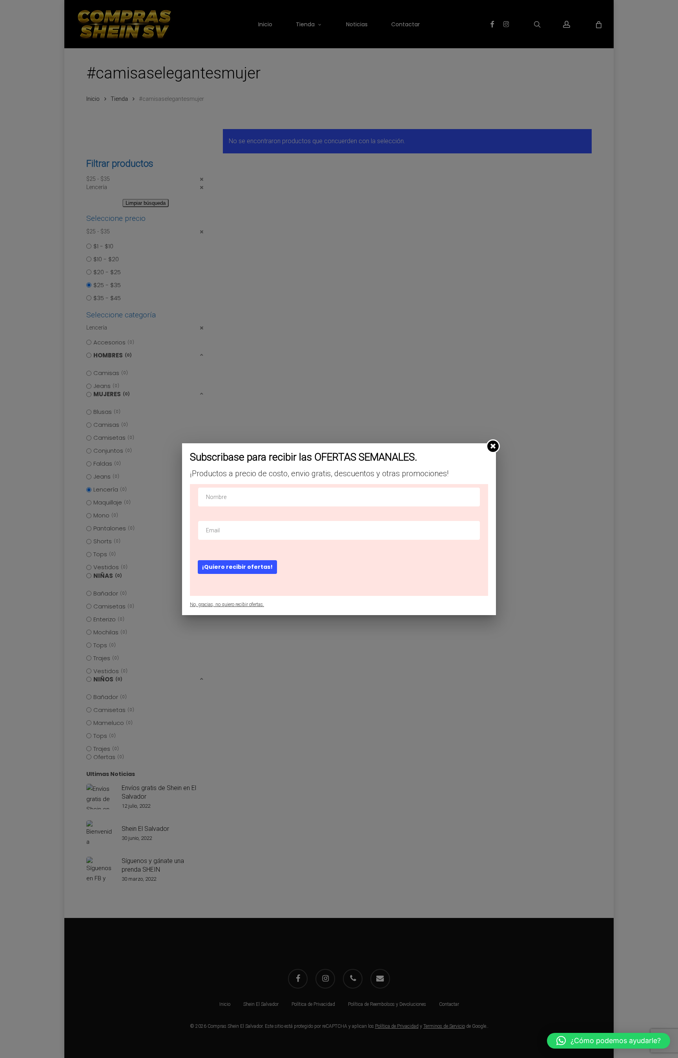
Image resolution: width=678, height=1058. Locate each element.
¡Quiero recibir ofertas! (237, 567)
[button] (608, 1041)
